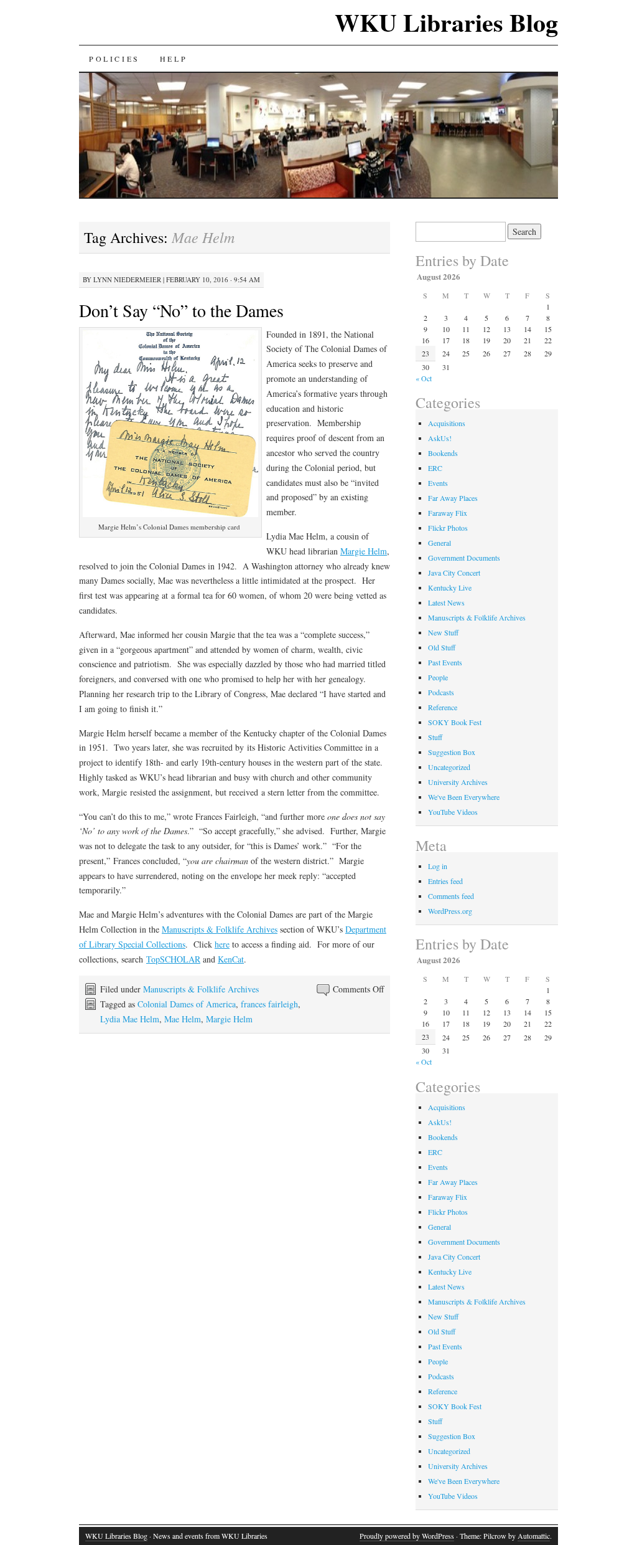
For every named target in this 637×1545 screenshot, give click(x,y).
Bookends (443, 453)
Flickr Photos (448, 528)
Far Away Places (453, 498)
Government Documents (464, 558)
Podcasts (441, 692)
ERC (435, 468)
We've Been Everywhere (464, 797)
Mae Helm (182, 1019)
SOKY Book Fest (454, 722)
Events (438, 483)
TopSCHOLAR (173, 959)
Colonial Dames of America (186, 1004)
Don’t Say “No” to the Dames (181, 310)
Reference (442, 707)
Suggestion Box (451, 752)
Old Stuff (441, 647)
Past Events (445, 662)
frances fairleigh (269, 1004)
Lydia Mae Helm (129, 1019)
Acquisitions (446, 423)
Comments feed (451, 896)
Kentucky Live (450, 587)
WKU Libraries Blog (446, 22)
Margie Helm (363, 551)
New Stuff (443, 632)
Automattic (534, 1536)
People (438, 677)
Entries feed (445, 881)
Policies (114, 59)
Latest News (446, 602)
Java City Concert (454, 573)
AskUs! (440, 438)
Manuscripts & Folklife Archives (219, 929)
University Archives (458, 782)
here (222, 944)
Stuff (435, 737)
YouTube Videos (453, 812)
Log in (437, 866)
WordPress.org (450, 911)
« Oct (424, 378)
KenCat (231, 959)
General (439, 543)
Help (173, 59)
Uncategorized (449, 767)
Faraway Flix (447, 513)
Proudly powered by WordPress (407, 1536)
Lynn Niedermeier (127, 279)
